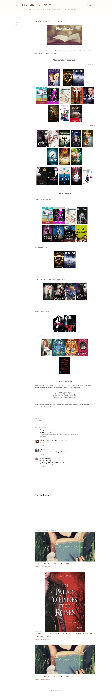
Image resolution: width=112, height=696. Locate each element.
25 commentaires (45, 679)
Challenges (71, 9)
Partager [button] (18, 18)
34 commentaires (45, 566)
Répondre (43, 436)
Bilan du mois (20, 25)
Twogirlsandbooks (45, 458)
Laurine (42, 449)
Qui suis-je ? (33, 9)
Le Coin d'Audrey (36, 5)
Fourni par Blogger (57, 690)
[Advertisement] (65, 512)
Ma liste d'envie (60, 9)
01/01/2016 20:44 (49, 449)
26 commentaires (45, 639)
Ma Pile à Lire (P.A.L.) (45, 9)
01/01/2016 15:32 (63, 440)
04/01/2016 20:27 (56, 458)
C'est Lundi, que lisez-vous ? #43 (52, 563)
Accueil (25, 9)
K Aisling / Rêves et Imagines (49, 440)
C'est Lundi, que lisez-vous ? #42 (52, 676)
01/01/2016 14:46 (51, 430)
